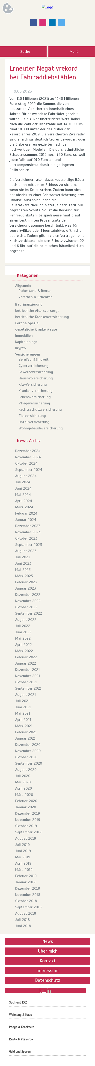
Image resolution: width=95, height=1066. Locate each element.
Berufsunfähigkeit (33, 359)
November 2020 (28, 751)
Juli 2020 (22, 776)
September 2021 (28, 688)
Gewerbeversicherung (36, 372)
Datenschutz (47, 980)
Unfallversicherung (34, 422)
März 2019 (24, 869)
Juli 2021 (22, 701)
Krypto (20, 348)
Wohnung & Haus (20, 1015)
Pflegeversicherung (34, 403)
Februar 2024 (26, 513)
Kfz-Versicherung (33, 384)
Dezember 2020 (27, 744)
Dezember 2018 (27, 888)
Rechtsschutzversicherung (40, 409)
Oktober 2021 (26, 682)
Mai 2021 (22, 713)
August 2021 (25, 694)
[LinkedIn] (52, 22)
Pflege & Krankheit (21, 1027)
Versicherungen (27, 354)
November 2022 (28, 601)
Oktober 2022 (26, 607)
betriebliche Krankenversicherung (42, 317)
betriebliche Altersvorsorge (37, 310)
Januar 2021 (25, 738)
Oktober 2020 (26, 757)
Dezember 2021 (27, 669)
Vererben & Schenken (36, 297)
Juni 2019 (23, 851)
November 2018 (27, 894)
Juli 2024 (22, 482)
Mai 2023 (23, 569)
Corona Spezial (27, 323)
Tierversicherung (32, 415)
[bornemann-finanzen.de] (47, 7)
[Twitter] (61, 22)
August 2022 (25, 619)
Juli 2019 (22, 844)
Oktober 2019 (26, 826)
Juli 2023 (22, 557)
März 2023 (24, 576)
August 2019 (25, 838)
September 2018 (28, 907)
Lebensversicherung (35, 397)
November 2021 (27, 676)
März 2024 (24, 507)
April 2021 (23, 719)
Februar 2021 (26, 732)
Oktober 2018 (26, 901)
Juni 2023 (23, 563)
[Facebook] (33, 22)
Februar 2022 (26, 657)
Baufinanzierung (28, 304)
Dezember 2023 (27, 526)
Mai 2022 (23, 638)
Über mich (47, 951)
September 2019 (28, 832)
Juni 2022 (23, 632)
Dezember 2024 (28, 451)
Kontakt (48, 961)
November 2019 (27, 819)
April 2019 (23, 863)
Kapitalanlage (26, 342)
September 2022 (28, 613)
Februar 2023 (26, 582)
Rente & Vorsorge (21, 1039)
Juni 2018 (23, 926)
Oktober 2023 (26, 538)
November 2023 (28, 532)
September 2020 (28, 763)
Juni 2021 (23, 707)
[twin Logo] (45, 990)
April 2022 (23, 644)
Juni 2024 (23, 488)
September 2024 (28, 469)
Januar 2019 (25, 882)
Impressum (47, 970)
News (47, 941)
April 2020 (23, 788)
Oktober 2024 (26, 463)
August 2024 (26, 476)
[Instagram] (42, 22)
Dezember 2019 (27, 813)
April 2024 (23, 501)
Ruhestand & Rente (34, 290)
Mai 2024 (23, 494)
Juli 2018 (22, 919)
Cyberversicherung (33, 365)
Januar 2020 (25, 807)
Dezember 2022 (27, 594)
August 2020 (25, 769)
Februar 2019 (26, 876)
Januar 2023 (25, 588)
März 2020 (24, 794)
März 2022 (24, 651)
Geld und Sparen (20, 1051)
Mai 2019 (22, 857)
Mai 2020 (23, 782)
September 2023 (28, 544)
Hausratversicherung (36, 378)
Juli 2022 (22, 626)
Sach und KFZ (18, 1002)
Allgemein (23, 285)
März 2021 (24, 726)
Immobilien (24, 335)
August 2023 (25, 551)
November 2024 (28, 457)
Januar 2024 (25, 519)
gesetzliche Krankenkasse (36, 329)
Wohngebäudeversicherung (41, 428)
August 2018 (25, 913)
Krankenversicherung (36, 390)
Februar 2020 (26, 801)
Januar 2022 (25, 663)
